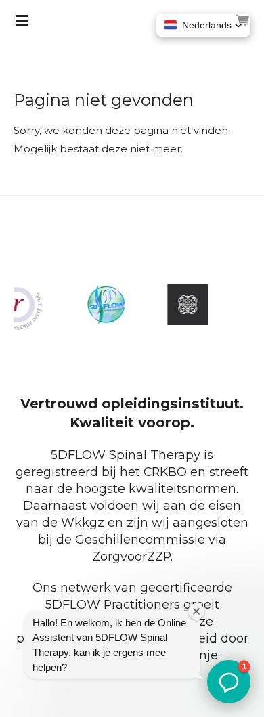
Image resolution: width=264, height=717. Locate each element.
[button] (203, 25)
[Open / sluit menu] (22, 20)
